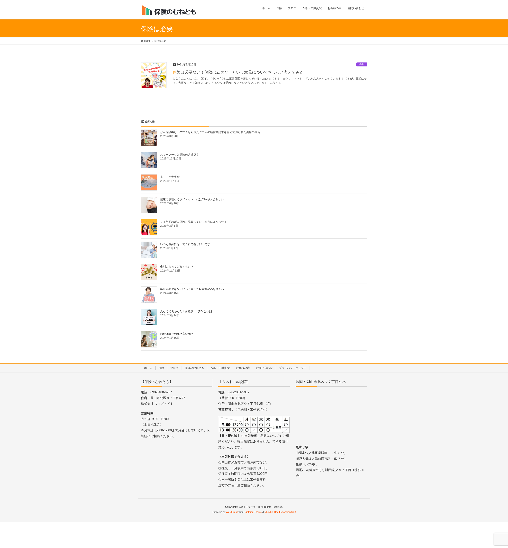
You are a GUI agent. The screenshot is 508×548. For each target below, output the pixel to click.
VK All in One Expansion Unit (280, 512)
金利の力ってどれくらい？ (176, 266)
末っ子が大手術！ (171, 177)
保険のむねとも (194, 367)
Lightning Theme (252, 512)
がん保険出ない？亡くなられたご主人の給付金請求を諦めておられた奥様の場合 (210, 132)
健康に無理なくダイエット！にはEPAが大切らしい (192, 199)
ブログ (174, 367)
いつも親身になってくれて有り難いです (185, 244)
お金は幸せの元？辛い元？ (176, 333)
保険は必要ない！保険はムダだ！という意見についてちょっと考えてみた (238, 72)
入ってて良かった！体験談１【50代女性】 (186, 311)
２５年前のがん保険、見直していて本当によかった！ (193, 221)
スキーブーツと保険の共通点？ (179, 154)
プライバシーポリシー (293, 367)
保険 (361, 64)
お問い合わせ (264, 367)
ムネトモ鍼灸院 (220, 367)
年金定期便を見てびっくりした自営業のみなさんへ (192, 289)
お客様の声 (243, 367)
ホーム (148, 367)
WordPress (232, 512)
